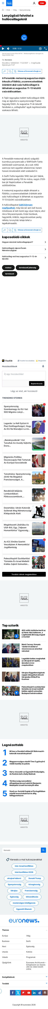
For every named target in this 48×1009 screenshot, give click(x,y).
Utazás (5, 952)
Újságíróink (6, 962)
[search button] (43, 850)
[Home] (3, 10)
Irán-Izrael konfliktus (24, 866)
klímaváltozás (32, 897)
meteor (8, 267)
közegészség (34, 884)
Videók (5, 957)
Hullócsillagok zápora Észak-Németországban (14, 249)
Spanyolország (24, 10)
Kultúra (29, 952)
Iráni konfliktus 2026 (24, 872)
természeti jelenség (27, 267)
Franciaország (31, 890)
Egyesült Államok (24, 909)
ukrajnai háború (14, 878)
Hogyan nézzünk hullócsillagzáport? (17, 242)
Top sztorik (10, 625)
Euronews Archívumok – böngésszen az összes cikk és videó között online (36, 965)
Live (42, 3)
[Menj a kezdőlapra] (9, 3)
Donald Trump (35, 878)
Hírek (8, 10)
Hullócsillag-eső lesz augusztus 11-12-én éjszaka (19, 257)
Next (4, 946)
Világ (15, 10)
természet (9, 274)
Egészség (14, 897)
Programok (30, 957)
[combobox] (24, 850)
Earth (28, 941)
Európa (5, 936)
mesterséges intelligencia (24, 903)
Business (5, 941)
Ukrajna (14, 890)
